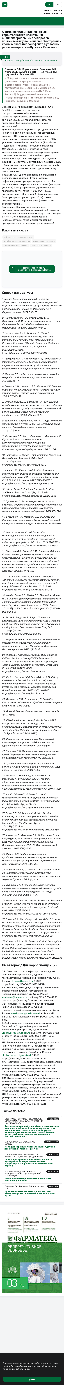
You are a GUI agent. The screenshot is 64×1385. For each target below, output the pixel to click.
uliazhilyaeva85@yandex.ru (16, 1032)
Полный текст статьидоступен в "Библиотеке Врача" (34, 269)
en (58, 4)
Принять (32, 1379)
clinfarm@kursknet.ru (22, 981)
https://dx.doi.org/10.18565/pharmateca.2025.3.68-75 (31, 60)
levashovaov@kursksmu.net (25, 1013)
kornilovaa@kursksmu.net (15, 997)
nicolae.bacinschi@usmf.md (16, 1055)
